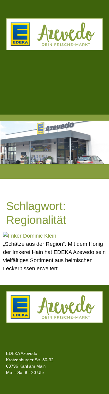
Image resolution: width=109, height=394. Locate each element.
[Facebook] (42, 93)
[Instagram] (67, 93)
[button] (54, 65)
